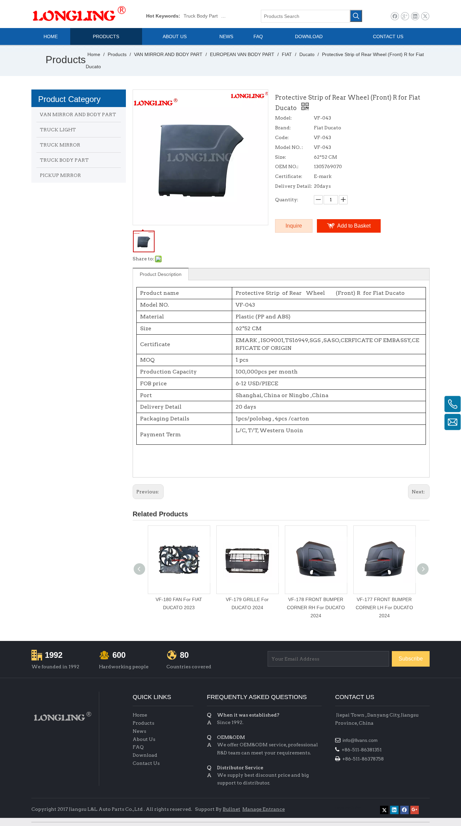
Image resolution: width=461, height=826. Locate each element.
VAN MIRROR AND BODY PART (78, 114)
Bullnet (231, 809)
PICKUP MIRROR (60, 175)
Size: (280, 157)
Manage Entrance (263, 809)
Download (145, 755)
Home (140, 715)
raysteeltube (348, 807)
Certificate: (288, 176)
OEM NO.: (287, 166)
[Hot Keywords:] (356, 16)
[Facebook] (394, 16)
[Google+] (405, 16)
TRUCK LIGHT (58, 129)
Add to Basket (354, 226)
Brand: (283, 127)
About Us (144, 739)
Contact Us (146, 763)
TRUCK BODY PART (64, 160)
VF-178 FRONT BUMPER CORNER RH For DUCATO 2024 (316, 607)
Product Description (161, 274)
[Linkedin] (415, 16)
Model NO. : (289, 147)
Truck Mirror (234, 16)
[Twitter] (425, 16)
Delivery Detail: (293, 186)
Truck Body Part (201, 16)
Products (143, 723)
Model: (283, 118)
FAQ (138, 747)
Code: (282, 137)
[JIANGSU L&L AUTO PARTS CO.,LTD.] (61, 716)
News (139, 731)
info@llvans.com (361, 740)
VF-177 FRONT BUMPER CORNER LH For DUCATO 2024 (384, 607)
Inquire (294, 226)
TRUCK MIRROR (60, 145)
